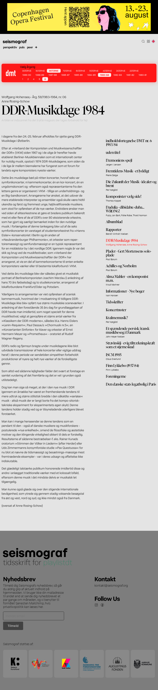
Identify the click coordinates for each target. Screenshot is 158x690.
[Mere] (36, 47)
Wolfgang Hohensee (15, 97)
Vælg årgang (27, 67)
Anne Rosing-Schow (15, 101)
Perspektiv (10, 47)
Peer (30, 47)
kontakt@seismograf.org (111, 585)
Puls (22, 47)
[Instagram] (96, 605)
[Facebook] (102, 605)
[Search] (143, 41)
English (153, 41)
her (40, 606)
